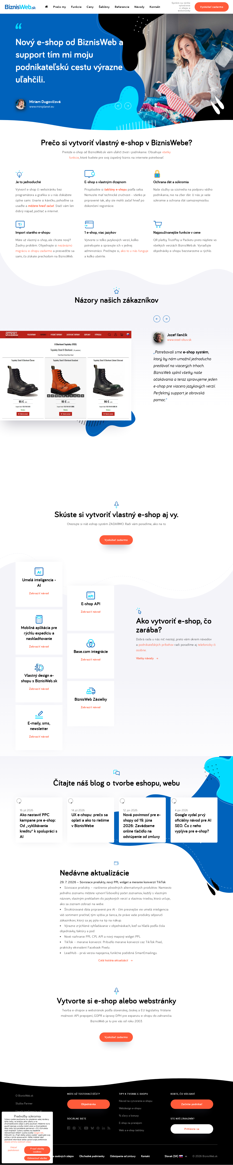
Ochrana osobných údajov (59, 1156)
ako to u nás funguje (134, 251)
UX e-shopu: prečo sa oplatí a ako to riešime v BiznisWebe (90, 820)
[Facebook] (68, 1128)
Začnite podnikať (191, 1104)
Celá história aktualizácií (113, 960)
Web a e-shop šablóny (131, 1130)
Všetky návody (145, 658)
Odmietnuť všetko (37, 1158)
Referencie (122, 7)
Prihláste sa (191, 1129)
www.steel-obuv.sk (179, 339)
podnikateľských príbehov (156, 645)
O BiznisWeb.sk (24, 1095)
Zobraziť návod (39, 593)
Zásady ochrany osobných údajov (17, 1141)
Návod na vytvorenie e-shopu (135, 1101)
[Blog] (108, 1128)
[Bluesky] (92, 1128)
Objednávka (88, 1104)
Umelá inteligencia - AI (29, 1111)
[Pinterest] (98, 1128)
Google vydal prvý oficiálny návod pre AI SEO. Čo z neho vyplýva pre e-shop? (193, 823)
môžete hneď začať (41, 206)
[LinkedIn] (103, 1128)
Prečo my (59, 7)
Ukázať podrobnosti (13, 1149)
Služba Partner (24, 1103)
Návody (139, 7)
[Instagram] (74, 1128)
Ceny (90, 7)
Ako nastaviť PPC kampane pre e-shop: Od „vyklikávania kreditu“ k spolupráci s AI (38, 825)
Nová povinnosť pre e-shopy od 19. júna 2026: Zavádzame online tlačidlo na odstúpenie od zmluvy (142, 825)
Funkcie (76, 7)
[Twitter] (80, 1128)
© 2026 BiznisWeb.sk (204, 1156)
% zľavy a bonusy (129, 1115)
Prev (118, 105)
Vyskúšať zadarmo (211, 7)
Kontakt (155, 7)
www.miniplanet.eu (41, 106)
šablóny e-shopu (115, 189)
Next (127, 105)
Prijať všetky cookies (37, 1150)
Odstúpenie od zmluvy (123, 1156)
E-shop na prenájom (130, 1123)
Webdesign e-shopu (130, 1108)
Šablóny (104, 7)
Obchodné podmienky (92, 1156)
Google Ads (38, 1132)
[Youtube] (86, 1128)
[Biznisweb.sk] (20, 7)
